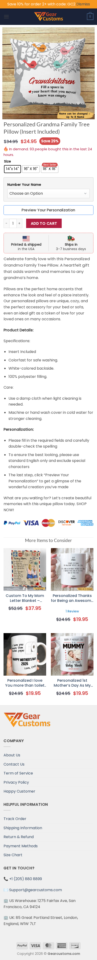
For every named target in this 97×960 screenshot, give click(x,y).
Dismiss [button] (83, 4)
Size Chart (13, 855)
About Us (12, 755)
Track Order (15, 818)
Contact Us (14, 764)
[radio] (12, 169)
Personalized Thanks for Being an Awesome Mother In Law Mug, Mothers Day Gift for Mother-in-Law (72, 598)
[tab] (48, 184)
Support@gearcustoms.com (35, 890)
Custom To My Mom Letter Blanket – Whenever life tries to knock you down (25, 598)
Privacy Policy (16, 782)
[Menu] (6, 16)
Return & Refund (19, 837)
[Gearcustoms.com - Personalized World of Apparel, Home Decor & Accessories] (48, 17)
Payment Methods (21, 846)
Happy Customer (19, 791)
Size (7, 161)
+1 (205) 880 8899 (25, 879)
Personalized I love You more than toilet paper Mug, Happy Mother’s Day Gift (24, 683)
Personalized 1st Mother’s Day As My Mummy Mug (72, 683)
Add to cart (44, 223)
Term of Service (18, 773)
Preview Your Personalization (48, 210)
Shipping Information (23, 828)
